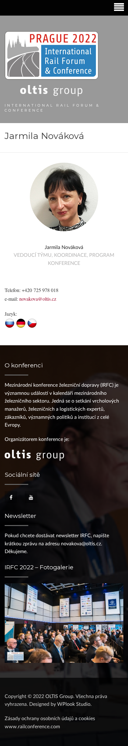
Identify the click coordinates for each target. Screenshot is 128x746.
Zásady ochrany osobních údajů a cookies (50, 718)
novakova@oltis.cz (37, 298)
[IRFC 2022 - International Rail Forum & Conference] (51, 63)
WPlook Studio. (74, 704)
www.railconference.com (32, 726)
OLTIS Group (59, 696)
